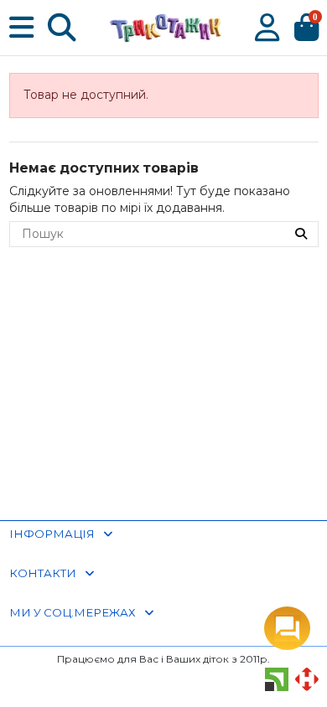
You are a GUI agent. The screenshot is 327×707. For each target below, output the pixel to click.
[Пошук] (301, 234)
